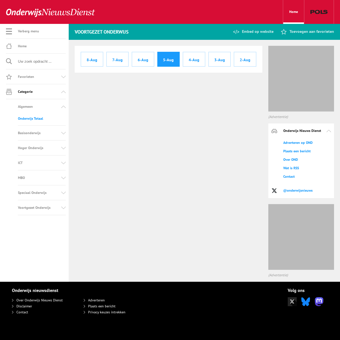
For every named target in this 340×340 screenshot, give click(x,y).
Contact (289, 176)
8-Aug (92, 59)
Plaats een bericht (297, 151)
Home (293, 11)
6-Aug (143, 59)
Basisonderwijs (29, 133)
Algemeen (25, 106)
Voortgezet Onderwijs (34, 207)
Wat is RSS (291, 168)
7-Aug (117, 59)
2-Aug (245, 59)
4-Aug (194, 59)
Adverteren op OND (298, 142)
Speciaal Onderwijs (32, 192)
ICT (20, 163)
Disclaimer (24, 306)
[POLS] (319, 12)
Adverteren (96, 300)
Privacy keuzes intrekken (106, 312)
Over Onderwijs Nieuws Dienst (39, 300)
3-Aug (219, 59)
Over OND (290, 159)
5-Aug (168, 59)
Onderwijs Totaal (30, 118)
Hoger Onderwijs (30, 148)
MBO (21, 177)
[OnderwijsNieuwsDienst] (50, 12)
